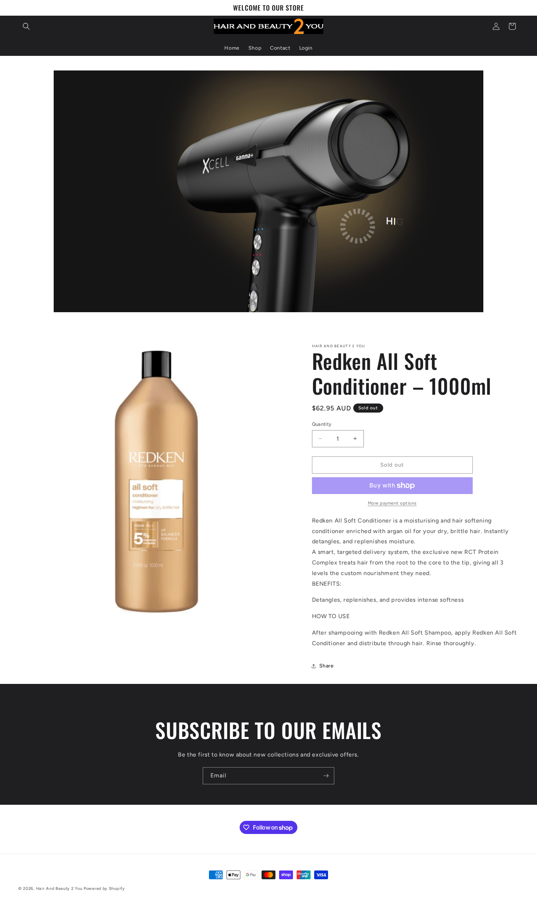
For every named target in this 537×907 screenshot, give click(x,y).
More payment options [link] (392, 503)
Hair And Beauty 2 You (59, 888)
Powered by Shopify (104, 888)
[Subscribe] (326, 775)
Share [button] (326, 666)
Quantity (322, 424)
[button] (26, 26)
